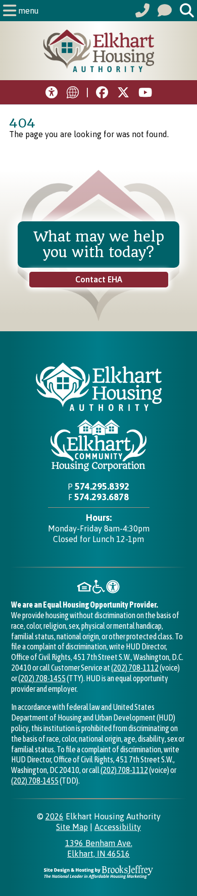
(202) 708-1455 (42, 678)
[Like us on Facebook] (102, 92)
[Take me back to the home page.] (98, 50)
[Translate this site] (73, 92)
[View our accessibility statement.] (51, 92)
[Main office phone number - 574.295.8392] (142, 11)
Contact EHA (98, 279)
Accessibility (117, 826)
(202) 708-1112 (135, 667)
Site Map (72, 826)
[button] (22, 10)
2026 (54, 816)
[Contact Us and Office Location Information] (165, 11)
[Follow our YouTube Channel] (123, 92)
